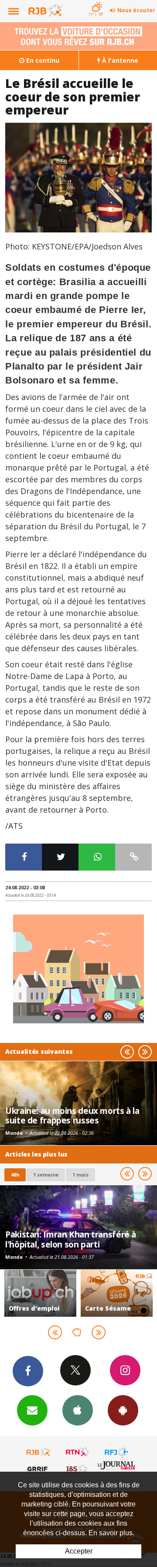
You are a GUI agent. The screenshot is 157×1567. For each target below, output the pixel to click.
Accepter (78, 1551)
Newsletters (32, 1410)
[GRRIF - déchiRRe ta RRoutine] (39, 1468)
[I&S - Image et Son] (77, 1468)
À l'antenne (119, 60)
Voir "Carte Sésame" (117, 1293)
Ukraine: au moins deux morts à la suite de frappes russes (72, 1115)
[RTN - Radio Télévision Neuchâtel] (77, 1452)
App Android (123, 1410)
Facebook (28, 1371)
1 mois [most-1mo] (80, 1174)
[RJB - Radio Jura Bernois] (39, 1452)
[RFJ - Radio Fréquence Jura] (116, 1452)
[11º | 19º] (95, 1)
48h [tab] (15, 1174)
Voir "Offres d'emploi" (40, 1293)
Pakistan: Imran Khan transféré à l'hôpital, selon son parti (70, 1239)
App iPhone (77, 1410)
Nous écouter (136, 10)
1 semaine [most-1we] (45, 1174)
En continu (41, 60)
